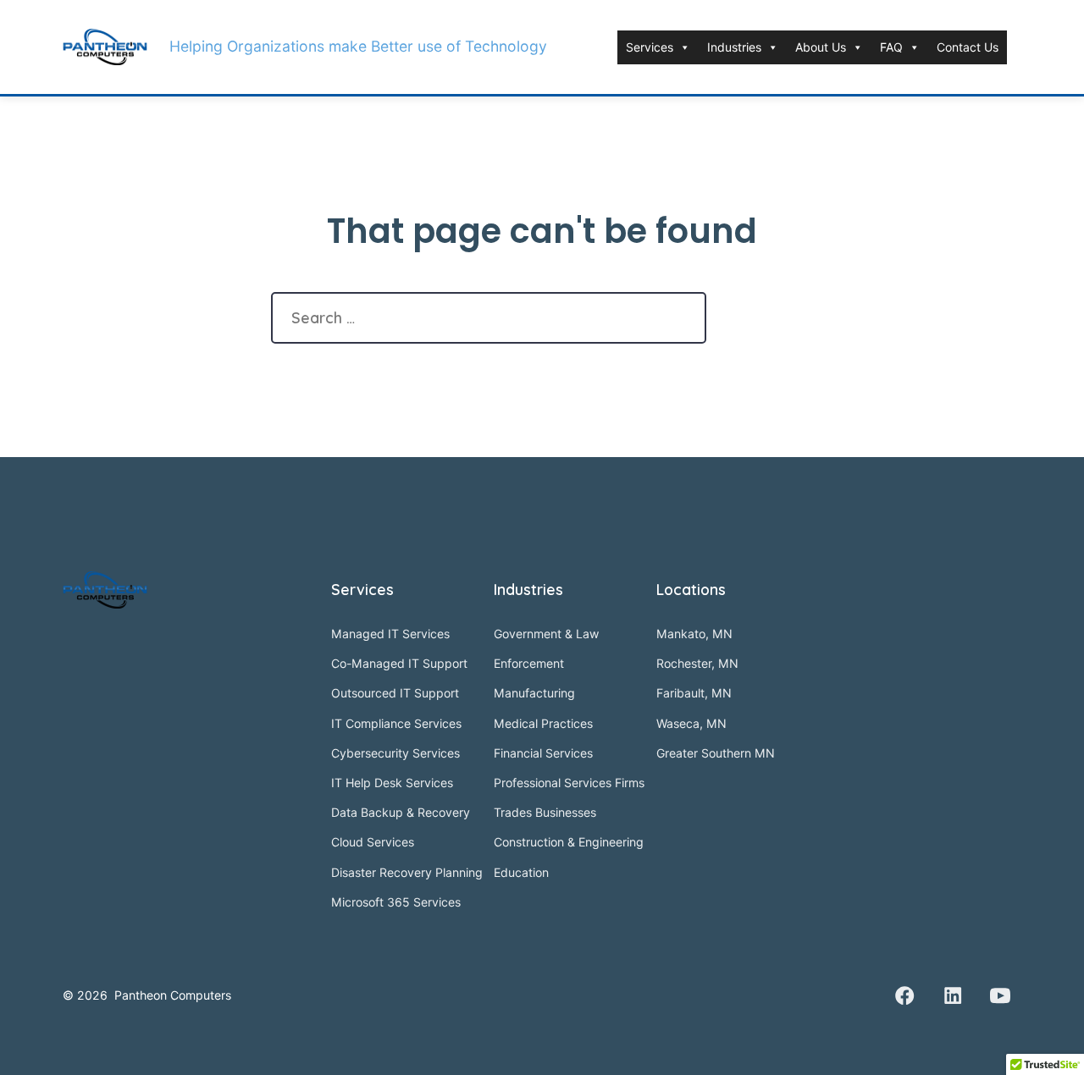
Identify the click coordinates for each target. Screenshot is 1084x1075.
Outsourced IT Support (395, 693)
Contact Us (967, 47)
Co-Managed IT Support (399, 663)
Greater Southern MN (715, 753)
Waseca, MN (691, 723)
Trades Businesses (545, 812)
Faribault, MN (694, 693)
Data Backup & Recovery (400, 812)
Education (521, 872)
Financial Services (543, 753)
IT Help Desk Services (392, 782)
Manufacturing (534, 693)
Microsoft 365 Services (396, 902)
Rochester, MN (697, 663)
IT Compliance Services (396, 723)
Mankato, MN (694, 633)
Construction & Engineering (569, 842)
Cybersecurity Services (395, 753)
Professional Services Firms (569, 782)
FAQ (891, 47)
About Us (820, 47)
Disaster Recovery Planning (407, 872)
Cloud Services (372, 842)
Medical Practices (543, 723)
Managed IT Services (390, 633)
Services (649, 47)
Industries (734, 47)
